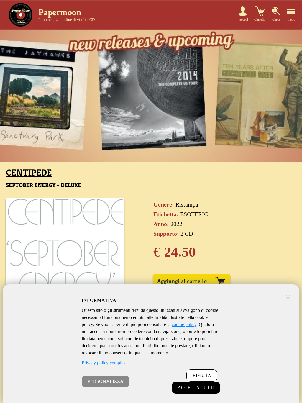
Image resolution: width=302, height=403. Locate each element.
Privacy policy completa (104, 362)
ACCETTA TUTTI (196, 387)
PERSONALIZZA (106, 381)
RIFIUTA (202, 375)
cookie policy (184, 324)
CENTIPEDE (29, 172)
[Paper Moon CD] (20, 15)
